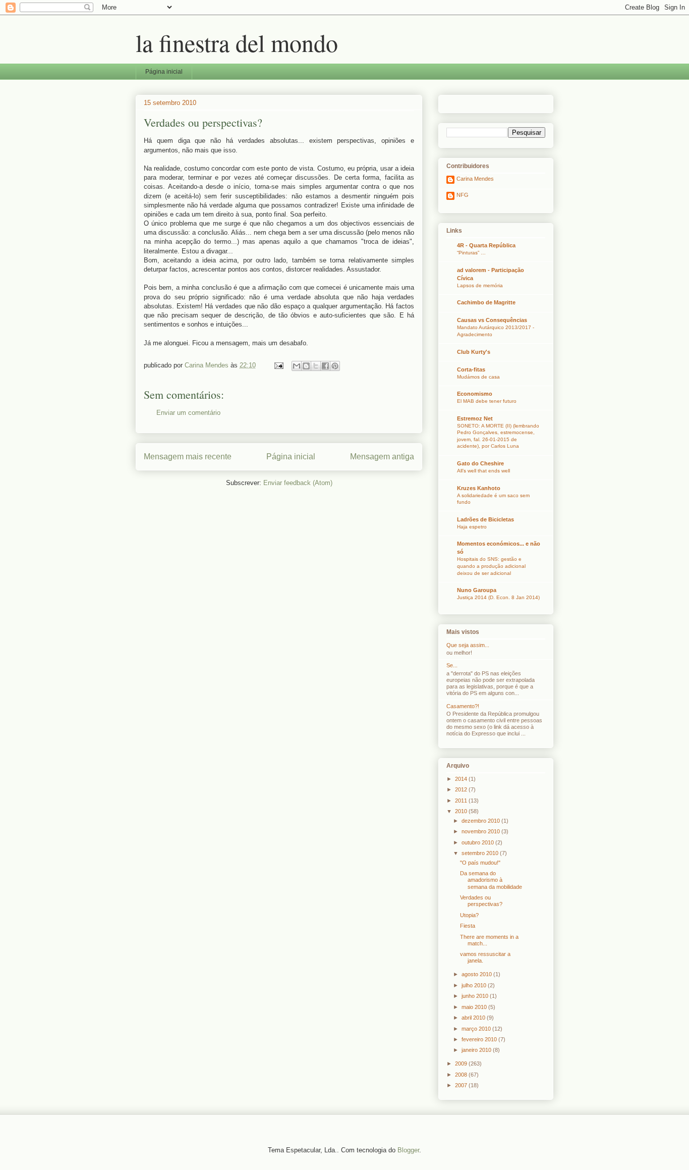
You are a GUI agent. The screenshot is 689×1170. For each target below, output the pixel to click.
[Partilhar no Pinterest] (335, 366)
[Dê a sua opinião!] (306, 366)
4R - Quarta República (486, 245)
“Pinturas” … (471, 252)
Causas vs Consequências (492, 320)
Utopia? (469, 915)
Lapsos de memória (480, 285)
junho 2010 (476, 996)
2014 (462, 779)
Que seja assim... (467, 645)
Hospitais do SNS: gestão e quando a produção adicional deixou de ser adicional (491, 565)
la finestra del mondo (237, 42)
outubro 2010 (478, 842)
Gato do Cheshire (480, 463)
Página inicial (164, 71)
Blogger (408, 1150)
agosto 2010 (477, 974)
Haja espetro (472, 526)
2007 (462, 1085)
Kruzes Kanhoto (478, 488)
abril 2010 (474, 1018)
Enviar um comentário (188, 412)
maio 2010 (475, 1007)
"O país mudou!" (480, 863)
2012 (462, 789)
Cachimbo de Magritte (486, 302)
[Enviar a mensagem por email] (297, 366)
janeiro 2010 (477, 1050)
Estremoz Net (475, 418)
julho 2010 (475, 985)
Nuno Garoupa (476, 590)
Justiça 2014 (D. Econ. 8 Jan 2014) (498, 597)
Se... (451, 665)
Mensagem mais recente (188, 456)
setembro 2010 (481, 853)
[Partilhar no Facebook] (325, 366)
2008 (462, 1075)
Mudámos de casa (478, 377)
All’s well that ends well (483, 470)
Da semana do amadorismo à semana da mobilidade (491, 879)
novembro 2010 (481, 831)
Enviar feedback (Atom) (297, 483)
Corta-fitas (471, 369)
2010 (462, 811)
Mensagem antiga (382, 456)
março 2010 (477, 1029)
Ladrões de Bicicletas (485, 519)
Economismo (474, 394)
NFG (462, 195)
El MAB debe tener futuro (486, 401)
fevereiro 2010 (480, 1039)
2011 (462, 800)
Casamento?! (462, 706)
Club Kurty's (473, 352)
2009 (462, 1063)
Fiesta (467, 926)
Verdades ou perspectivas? (481, 900)
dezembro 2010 (481, 821)
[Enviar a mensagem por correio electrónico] (278, 365)
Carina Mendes (475, 179)
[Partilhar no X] (316, 366)
